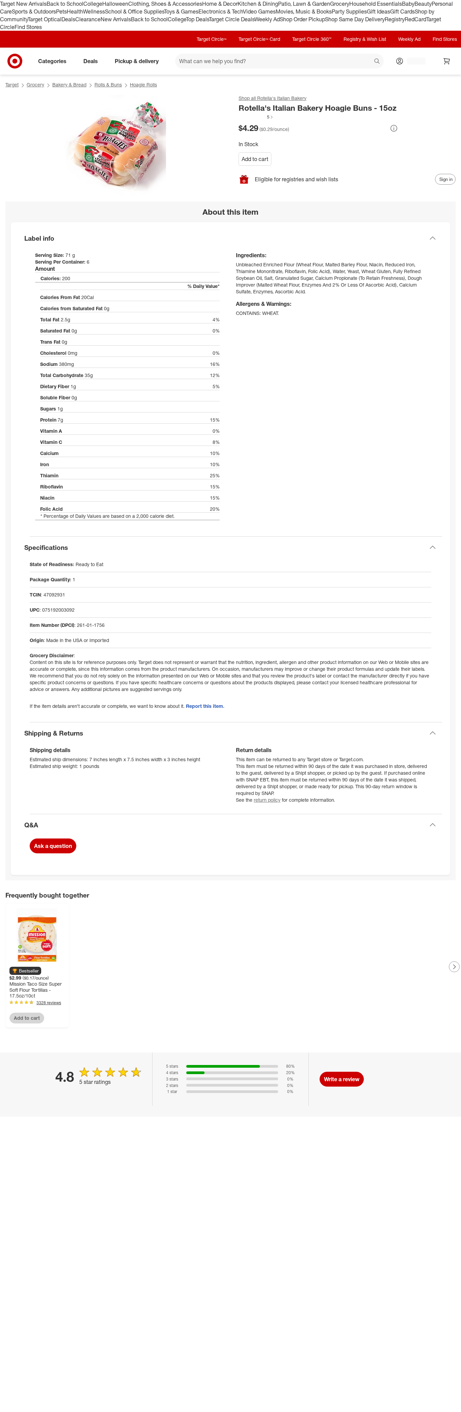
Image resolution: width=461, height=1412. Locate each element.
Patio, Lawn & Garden (304, 3)
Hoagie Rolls (143, 84)
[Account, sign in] (413, 61)
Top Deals (197, 19)
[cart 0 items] (446, 61)
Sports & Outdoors (34, 11)
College (92, 3)
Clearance (88, 19)
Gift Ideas (378, 11)
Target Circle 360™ (311, 39)
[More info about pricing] (394, 128)
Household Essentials (375, 3)
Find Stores (28, 27)
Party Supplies (349, 11)
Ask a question (53, 846)
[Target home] (15, 61)
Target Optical (44, 19)
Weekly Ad (267, 19)
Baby (408, 3)
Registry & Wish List (365, 39)
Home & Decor (220, 3)
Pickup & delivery (137, 61)
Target (12, 84)
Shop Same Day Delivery (355, 19)
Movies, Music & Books (304, 11)
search (377, 61)
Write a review (341, 1079)
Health (75, 11)
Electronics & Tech (220, 11)
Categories (52, 61)
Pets (61, 11)
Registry (395, 19)
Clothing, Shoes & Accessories (165, 3)
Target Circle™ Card (259, 39)
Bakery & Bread (69, 84)
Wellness (94, 11)
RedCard (415, 19)
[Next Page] (454, 966)
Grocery (339, 3)
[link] (256, 117)
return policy (267, 800)
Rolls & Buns (108, 84)
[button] (256, 117)
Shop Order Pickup (302, 19)
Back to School (65, 3)
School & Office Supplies (134, 11)
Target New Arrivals (23, 3)
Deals (68, 19)
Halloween (115, 3)
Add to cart (255, 159)
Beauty (423, 3)
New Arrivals (116, 19)
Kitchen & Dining (258, 3)
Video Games (259, 11)
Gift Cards (402, 11)
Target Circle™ (211, 39)
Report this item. (205, 706)
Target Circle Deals (231, 19)
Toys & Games (181, 11)
